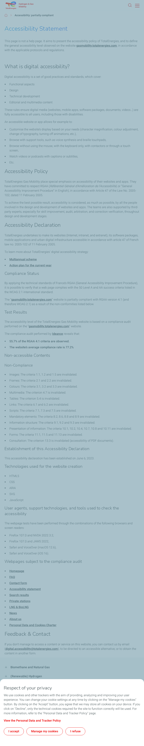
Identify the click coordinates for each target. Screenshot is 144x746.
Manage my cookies (44, 731)
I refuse (75, 731)
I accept (13, 731)
